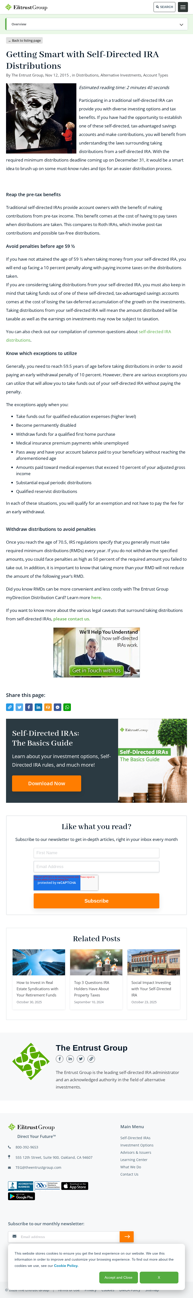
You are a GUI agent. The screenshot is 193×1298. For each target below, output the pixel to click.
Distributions (87, 75)
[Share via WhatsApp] (67, 707)
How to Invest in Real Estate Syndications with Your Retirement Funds (37, 988)
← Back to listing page (24, 40)
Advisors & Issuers (135, 1152)
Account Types (155, 75)
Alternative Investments (121, 75)
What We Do (130, 1167)
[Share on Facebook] (29, 707)
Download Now (46, 783)
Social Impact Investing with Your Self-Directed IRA (151, 988)
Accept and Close (118, 1277)
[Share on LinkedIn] (38, 707)
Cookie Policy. (66, 1266)
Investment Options (137, 1145)
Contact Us (129, 1174)
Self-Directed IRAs (135, 1137)
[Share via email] (48, 707)
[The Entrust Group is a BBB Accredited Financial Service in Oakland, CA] (20, 1186)
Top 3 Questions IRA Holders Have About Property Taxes (91, 988)
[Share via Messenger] (57, 707)
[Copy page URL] (10, 707)
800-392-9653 (27, 1147)
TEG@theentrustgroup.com (38, 1167)
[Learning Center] (96, 24)
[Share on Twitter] (19, 707)
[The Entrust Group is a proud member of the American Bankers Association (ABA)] (47, 1186)
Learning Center (134, 1159)
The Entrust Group (27, 75)
